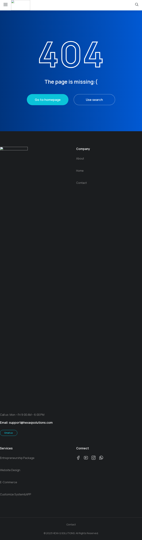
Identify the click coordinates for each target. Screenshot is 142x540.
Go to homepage (48, 100)
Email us (9, 432)
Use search (94, 100)
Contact (71, 524)
